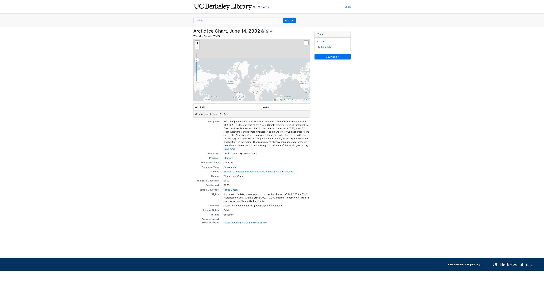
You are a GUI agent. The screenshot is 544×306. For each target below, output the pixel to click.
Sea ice (227, 171)
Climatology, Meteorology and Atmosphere (256, 171)
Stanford (228, 158)
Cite (323, 41)
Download (331, 56)
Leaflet (278, 100)
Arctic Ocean (231, 189)
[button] (197, 43)
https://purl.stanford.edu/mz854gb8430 (245, 222)
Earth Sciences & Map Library (464, 264)
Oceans (289, 171)
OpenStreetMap (289, 100)
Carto (307, 100)
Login (348, 6)
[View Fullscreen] (306, 43)
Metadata (326, 47)
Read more (229, 148)
